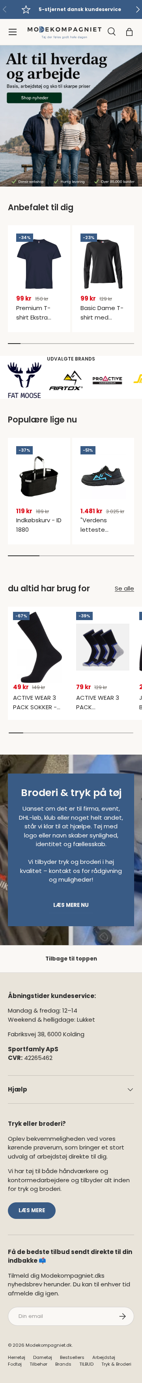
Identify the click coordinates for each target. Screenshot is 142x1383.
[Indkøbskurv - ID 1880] (39, 476)
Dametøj (42, 1357)
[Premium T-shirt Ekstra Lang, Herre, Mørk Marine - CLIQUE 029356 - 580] (39, 264)
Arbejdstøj (103, 1357)
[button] (129, 32)
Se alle (124, 588)
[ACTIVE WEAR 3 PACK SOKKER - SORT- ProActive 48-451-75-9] (39, 647)
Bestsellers (72, 1357)
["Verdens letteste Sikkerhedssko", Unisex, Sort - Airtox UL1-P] (103, 476)
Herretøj (16, 1357)
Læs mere (32, 1210)
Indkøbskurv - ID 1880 (39, 525)
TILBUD (86, 1364)
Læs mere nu (71, 905)
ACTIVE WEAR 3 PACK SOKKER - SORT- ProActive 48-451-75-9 (37, 711)
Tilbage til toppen (71, 958)
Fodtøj (15, 1364)
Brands (63, 1364)
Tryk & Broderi (116, 1364)
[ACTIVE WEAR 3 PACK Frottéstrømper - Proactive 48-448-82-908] (102, 647)
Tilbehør (38, 1364)
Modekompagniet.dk (49, 1345)
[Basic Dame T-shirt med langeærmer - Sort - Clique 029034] (103, 264)
